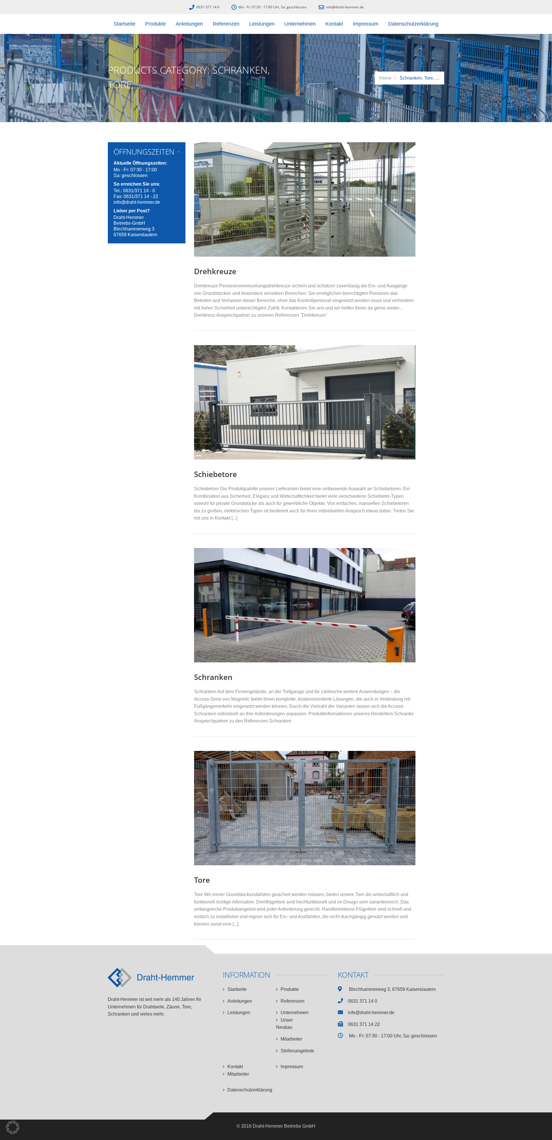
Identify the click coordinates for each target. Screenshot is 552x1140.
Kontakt (235, 1066)
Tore (202, 880)
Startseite (237, 989)
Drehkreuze (215, 271)
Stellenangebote (297, 1050)
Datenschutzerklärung (249, 1089)
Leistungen (238, 1012)
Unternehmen (294, 1012)
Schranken (213, 677)
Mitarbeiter (291, 1039)
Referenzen (292, 1001)
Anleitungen (239, 1001)
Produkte (290, 989)
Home (385, 78)
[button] (12, 1127)
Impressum (292, 1066)
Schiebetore (215, 474)
